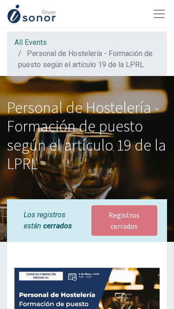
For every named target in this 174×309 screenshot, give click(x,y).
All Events (30, 42)
